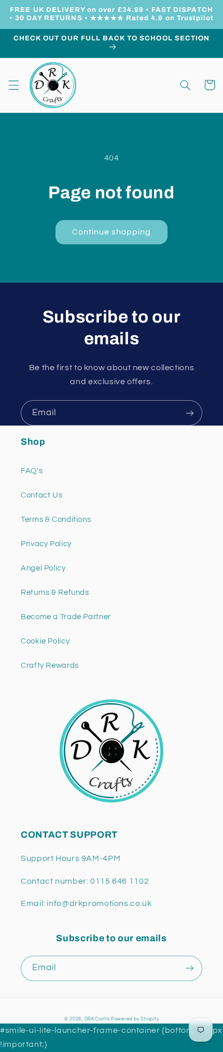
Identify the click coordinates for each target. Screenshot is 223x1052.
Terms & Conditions (56, 519)
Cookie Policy (45, 641)
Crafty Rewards (50, 665)
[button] (13, 85)
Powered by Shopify (135, 1019)
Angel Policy (43, 568)
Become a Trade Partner (66, 617)
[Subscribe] (190, 413)
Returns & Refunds (55, 592)
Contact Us (41, 495)
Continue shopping (111, 232)
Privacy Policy (46, 544)
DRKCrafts (97, 1019)
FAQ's (32, 471)
